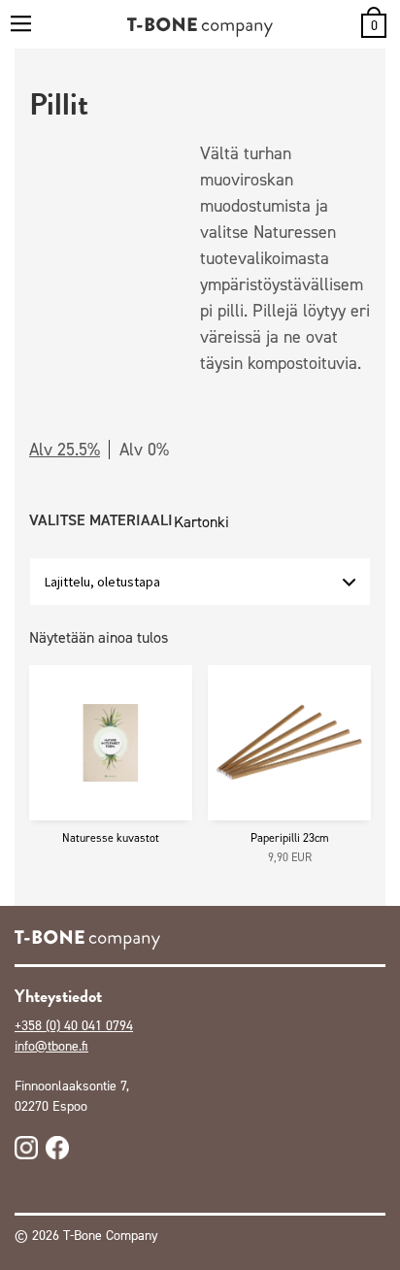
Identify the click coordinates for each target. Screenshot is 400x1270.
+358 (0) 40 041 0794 (74, 1026)
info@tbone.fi (51, 1046)
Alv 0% (144, 449)
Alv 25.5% (64, 449)
